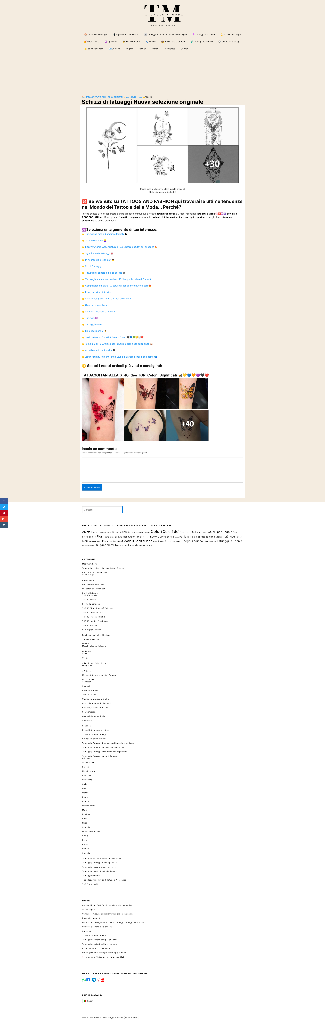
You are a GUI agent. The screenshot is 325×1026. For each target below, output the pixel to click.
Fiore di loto (89, 536)
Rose (168, 541)
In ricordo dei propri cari (93, 589)
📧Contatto (114, 48)
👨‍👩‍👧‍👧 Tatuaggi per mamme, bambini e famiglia (165, 34)
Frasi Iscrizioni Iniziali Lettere (96, 635)
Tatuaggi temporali (91, 875)
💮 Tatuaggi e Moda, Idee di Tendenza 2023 (103, 957)
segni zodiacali (194, 541)
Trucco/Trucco (89, 695)
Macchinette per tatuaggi (94, 646)
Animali (87, 531)
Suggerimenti (105, 545)
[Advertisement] (162, 72)
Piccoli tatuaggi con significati (96, 948)
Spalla (85, 797)
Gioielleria (87, 651)
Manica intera (88, 806)
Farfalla (184, 536)
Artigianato (87, 671)
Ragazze (92, 541)
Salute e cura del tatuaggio (95, 734)
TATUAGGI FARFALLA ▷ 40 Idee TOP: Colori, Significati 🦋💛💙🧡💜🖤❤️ (145, 375)
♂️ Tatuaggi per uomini (201, 41)
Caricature (145, 532)
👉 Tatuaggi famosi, (92, 324)
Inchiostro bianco (88, 545)
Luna (177, 537)
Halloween (129, 536)
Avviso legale (88, 909)
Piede (85, 844)
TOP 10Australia (90, 595)
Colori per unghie (220, 531)
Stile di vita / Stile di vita (94, 663)
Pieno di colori (110, 537)
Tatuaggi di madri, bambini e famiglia (100, 871)
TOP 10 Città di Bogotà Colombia (98, 608)
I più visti (229, 536)
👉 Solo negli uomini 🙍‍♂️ (94, 331)
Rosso (161, 541)
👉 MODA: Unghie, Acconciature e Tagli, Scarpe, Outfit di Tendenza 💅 (120, 247)
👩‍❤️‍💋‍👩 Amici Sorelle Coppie (173, 41)
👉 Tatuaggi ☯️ (90, 318)
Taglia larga (210, 541)
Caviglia (86, 853)
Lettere (154, 536)
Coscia (85, 818)
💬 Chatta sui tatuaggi (229, 41)
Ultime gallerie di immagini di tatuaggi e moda (104, 952)
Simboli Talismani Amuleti (94, 739)
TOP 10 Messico (90, 625)
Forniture (86, 644)
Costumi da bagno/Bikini (93, 716)
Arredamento (88, 580)
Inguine (85, 801)
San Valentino (177, 541)
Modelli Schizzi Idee (134, 97)
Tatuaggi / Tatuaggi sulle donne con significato (104, 752)
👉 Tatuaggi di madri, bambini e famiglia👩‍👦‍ (104, 234)
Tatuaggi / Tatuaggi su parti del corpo (100, 756)
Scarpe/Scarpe (89, 712)
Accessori (86, 682)
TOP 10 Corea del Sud (92, 612)
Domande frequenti (91, 918)
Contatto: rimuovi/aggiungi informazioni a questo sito (107, 914)
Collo (84, 784)
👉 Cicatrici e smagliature (95, 305)
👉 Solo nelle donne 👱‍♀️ (94, 240)
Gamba (85, 849)
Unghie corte (131, 545)
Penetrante (87, 726)
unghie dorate (145, 545)
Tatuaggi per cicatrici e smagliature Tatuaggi (103, 568)
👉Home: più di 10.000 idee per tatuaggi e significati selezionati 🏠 (117, 344)
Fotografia (87, 665)
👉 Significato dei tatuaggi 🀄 (97, 253)
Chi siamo (86, 931)
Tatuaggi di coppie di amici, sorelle (99, 867)
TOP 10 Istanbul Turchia (93, 617)
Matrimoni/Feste (89, 564)
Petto (84, 840)
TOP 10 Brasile (89, 599)
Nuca (84, 823)
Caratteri (118, 541)
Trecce (119, 545)
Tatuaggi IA (225, 541)
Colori (156, 531)
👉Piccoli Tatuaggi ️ (92, 266)
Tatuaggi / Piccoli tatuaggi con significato (102, 858)
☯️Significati (111, 41)
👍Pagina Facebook (93, 48)
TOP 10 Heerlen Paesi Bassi (95, 621)
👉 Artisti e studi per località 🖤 (98, 350)
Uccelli (110, 532)
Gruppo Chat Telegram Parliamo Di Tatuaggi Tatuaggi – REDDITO (113, 922)
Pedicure (107, 541)
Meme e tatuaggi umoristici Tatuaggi (99, 675)
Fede (235, 532)
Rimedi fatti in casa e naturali (96, 730)
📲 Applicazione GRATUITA (125, 34)
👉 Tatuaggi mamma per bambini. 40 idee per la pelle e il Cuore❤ (117, 279)
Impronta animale (99, 532)
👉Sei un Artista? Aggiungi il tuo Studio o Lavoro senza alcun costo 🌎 (119, 356)
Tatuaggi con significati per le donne (99, 944)
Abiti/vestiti (87, 720)
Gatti (120, 537)
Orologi (85, 658)
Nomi (99, 541)
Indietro (86, 793)
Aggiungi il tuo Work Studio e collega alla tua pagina (107, 905)
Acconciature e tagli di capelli (96, 703)
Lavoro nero (134, 532)
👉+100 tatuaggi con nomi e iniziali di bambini (106, 298)
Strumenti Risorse (90, 639)
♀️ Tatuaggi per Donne (203, 34)
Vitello (85, 836)
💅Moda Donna (91, 41)
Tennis (237, 541)
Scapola (86, 827)
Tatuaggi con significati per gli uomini (100, 940)
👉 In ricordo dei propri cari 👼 (98, 259)
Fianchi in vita (88, 771)
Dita (84, 788)
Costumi (86, 686)
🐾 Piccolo (150, 41)
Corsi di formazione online (94, 572)
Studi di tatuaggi (90, 593)
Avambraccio (88, 762)
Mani (84, 810)
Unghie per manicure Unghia (95, 699)
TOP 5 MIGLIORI (90, 884)
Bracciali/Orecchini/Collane (95, 707)
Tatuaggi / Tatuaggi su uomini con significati (103, 747)
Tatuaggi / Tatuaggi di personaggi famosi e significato (108, 743)
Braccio (85, 767)
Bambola (86, 814)
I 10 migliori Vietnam (92, 630)
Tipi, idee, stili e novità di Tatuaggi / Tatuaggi (104, 880)
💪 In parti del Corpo (230, 34)
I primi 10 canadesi (91, 604)
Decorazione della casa (93, 584)
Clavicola (86, 775)
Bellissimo (121, 531)
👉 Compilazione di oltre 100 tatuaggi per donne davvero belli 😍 (116, 285)
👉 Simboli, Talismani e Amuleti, (98, 311)
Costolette (87, 780)
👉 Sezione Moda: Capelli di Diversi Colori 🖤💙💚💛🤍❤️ (113, 337)
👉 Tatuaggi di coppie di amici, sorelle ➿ (103, 272)
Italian (90, 1001)
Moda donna (88, 679)
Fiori (99, 536)
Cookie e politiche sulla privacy (97, 927)
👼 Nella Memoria (131, 41)
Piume (155, 541)
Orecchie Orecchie (91, 831)
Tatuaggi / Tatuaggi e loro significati (104, 97)
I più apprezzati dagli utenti (206, 536)
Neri (85, 541)
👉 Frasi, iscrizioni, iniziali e (96, 292)
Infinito (140, 536)
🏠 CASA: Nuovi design (95, 34)
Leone (147, 537)
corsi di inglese (89, 575)
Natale (239, 537)
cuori (204, 532)
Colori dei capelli (177, 532)
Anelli (84, 653)
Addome (86, 758)
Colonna (196, 532)
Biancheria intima (90, 690)
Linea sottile (167, 536)
